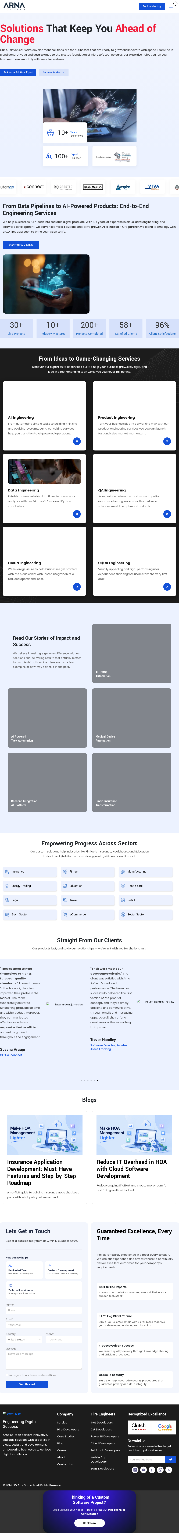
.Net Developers (102, 1423)
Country (11, 1334)
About (61, 1457)
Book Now (89, 1523)
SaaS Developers (102, 1469)
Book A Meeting (152, 6)
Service (62, 1423)
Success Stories (51, 72)
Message (11, 1348)
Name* (10, 1304)
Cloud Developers (103, 1443)
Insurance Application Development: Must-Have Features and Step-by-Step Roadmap (41, 1172)
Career (62, 1450)
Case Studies (66, 1436)
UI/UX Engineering (114, 563)
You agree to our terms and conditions (32, 1375)
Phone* (50, 1334)
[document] (89, 1511)
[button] (81, 1080)
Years (76, 134)
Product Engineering (116, 417)
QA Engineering (112, 490)
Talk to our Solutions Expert (18, 72)
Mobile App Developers (99, 1459)
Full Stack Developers (105, 1450)
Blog (60, 1443)
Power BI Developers (105, 1436)
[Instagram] (160, 1470)
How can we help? (17, 1257)
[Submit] (170, 1459)
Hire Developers (68, 1429)
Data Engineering (23, 490)
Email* (9, 1319)
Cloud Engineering (24, 563)
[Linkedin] (135, 1470)
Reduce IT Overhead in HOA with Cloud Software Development (131, 1169)
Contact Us (65, 1464)
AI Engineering (21, 417)
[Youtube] (143, 1470)
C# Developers (101, 1429)
